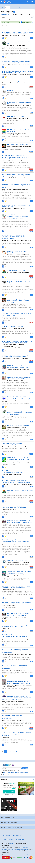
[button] (27, 1)
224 (31, 728)
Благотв (29, 8)
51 (31, 125)
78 (31, 277)
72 (31, 247)
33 (31, 76)
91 (31, 201)
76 (31, 266)
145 (31, 210)
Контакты (21, 839)
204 (31, 362)
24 (31, 439)
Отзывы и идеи (8, 839)
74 (31, 502)
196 (31, 140)
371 (31, 112)
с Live (28, 14)
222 (31, 392)
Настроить (25, 768)
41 (31, 516)
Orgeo (11, 843)
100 (31, 351)
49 (31, 421)
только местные (27, 22)
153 (31, 630)
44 (31, 170)
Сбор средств (22, 8)
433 (31, 453)
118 (31, 692)
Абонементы (14, 8)
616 (31, 231)
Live (31, 86)
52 (31, 309)
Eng (33, 1)
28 (31, 37)
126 (31, 373)
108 (31, 598)
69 (31, 476)
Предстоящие (5, 14)
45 (31, 466)
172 (31, 535)
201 (31, 98)
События (7, 8)
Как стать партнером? (28, 779)
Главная (7, 835)
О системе (17, 835)
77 (31, 67)
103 (31, 180)
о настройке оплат (27, 854)
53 (31, 582)
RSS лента (6, 774)
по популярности (18, 14)
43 (31, 609)
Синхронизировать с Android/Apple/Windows (15, 772)
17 (31, 337)
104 (31, 151)
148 (31, 556)
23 (31, 661)
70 (31, 486)
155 (31, 744)
